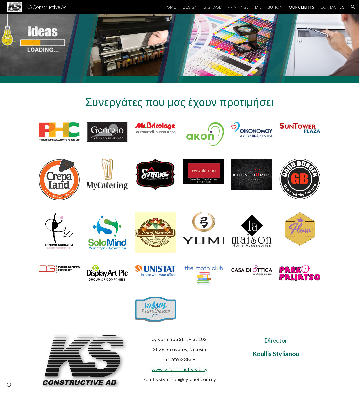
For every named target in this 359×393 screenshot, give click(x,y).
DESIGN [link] (190, 7)
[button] (353, 7)
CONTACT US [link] (332, 7)
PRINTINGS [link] (238, 7)
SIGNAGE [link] (212, 7)
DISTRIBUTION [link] (269, 7)
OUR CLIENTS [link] (301, 7)
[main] (179, 101)
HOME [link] (170, 7)
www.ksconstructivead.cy (179, 369)
